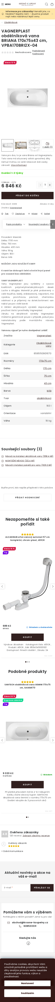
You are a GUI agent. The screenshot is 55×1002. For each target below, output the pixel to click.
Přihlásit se (42, 887)
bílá (49, 390)
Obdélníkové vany (43, 345)
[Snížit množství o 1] (40, 184)
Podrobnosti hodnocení (38, 52)
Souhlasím (27, 993)
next (52, 586)
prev (2, 586)
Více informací (19, 165)
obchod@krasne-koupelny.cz (30, 922)
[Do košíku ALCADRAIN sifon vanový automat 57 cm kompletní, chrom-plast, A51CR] (27, 637)
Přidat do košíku (27, 195)
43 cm (47, 383)
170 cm (47, 368)
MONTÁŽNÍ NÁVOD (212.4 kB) (20, 460)
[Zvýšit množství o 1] (49, 184)
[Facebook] (28, 943)
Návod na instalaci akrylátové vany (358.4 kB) (29, 456)
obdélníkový (44, 398)
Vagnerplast (16, 207)
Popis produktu (14, 224)
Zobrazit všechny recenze (36, 835)
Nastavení (27, 983)
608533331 (30, 926)
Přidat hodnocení (27, 497)
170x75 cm (45, 361)
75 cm (47, 375)
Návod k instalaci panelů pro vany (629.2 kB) (28, 465)
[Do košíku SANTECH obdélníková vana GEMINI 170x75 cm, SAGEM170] (27, 784)
